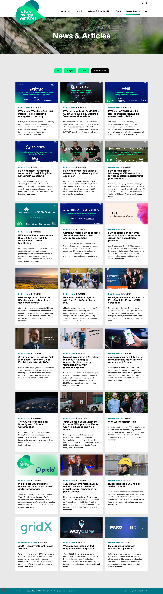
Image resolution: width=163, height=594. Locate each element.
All (58, 71)
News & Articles (133, 11)
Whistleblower (43, 591)
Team (118, 11)
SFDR (53, 591)
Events (84, 71)
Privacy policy (29, 591)
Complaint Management (68, 591)
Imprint (18, 591)
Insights (70, 71)
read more (37, 134)
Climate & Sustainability (99, 11)
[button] (4, 590)
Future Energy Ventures (30, 12)
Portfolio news (100, 71)
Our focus (65, 11)
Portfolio (79, 11)
